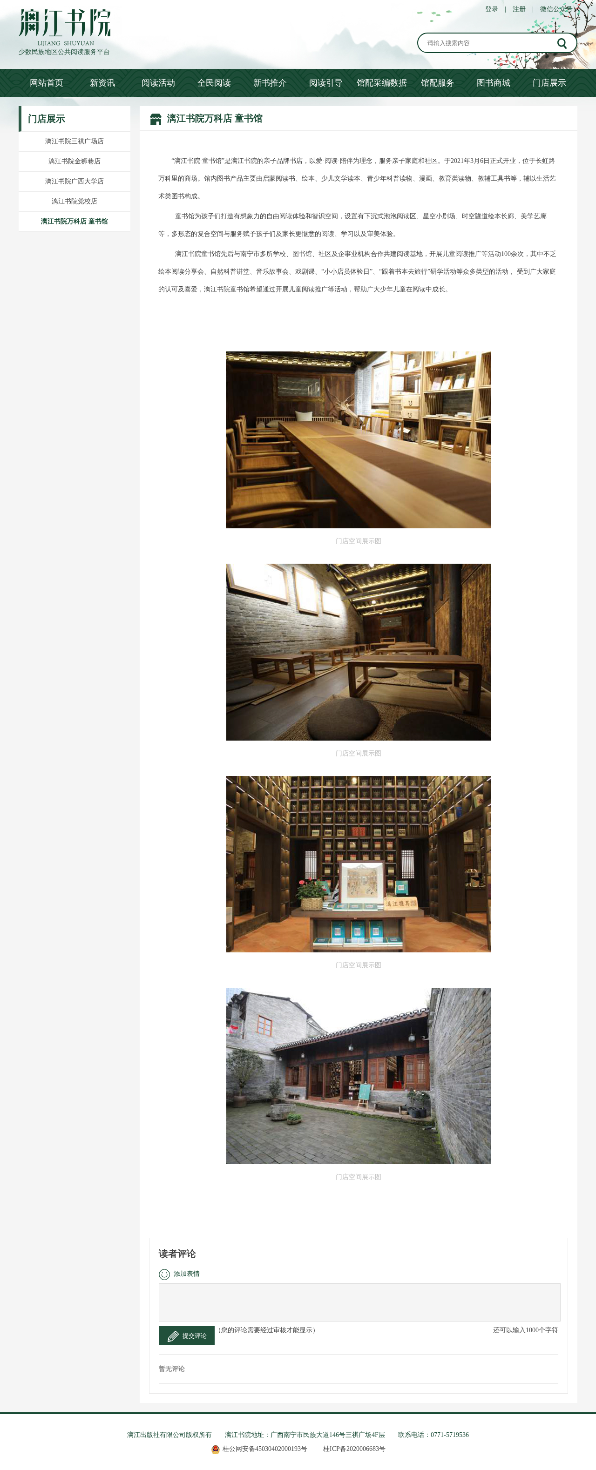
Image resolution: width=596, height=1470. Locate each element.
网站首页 (46, 83)
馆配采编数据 (382, 83)
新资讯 (102, 83)
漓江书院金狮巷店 (74, 161)
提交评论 (195, 1335)
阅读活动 (158, 83)
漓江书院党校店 (74, 201)
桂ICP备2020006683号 (354, 1448)
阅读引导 (326, 83)
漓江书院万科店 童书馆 (74, 221)
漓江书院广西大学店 (74, 181)
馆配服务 (437, 83)
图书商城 (493, 83)
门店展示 (549, 83)
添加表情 (187, 1273)
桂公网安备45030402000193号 (265, 1448)
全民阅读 (214, 83)
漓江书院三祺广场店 (74, 141)
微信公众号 (556, 9)
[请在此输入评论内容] (360, 1302)
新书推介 (270, 83)
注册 (519, 9)
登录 (491, 9)
